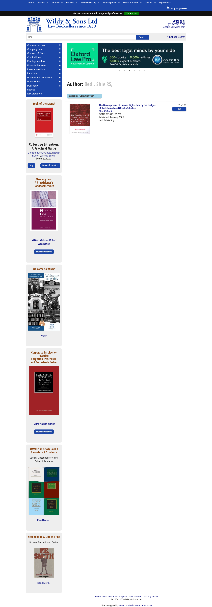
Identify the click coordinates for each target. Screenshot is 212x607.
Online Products (130, 2)
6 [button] (144, 70)
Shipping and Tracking (130, 596)
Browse (41, 2)
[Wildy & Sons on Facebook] (177, 21)
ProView (70, 2)
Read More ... (44, 520)
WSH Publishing (88, 2)
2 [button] (124, 70)
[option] (126, 55)
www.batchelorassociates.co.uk (135, 605)
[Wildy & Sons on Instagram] (181, 21)
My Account (165, 2)
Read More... (43, 583)
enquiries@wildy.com (174, 27)
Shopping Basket (178, 8)
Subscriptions (109, 2)
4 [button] (134, 70)
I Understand (131, 13)
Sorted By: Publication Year (81, 96)
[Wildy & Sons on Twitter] (174, 21)
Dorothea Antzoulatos (39, 152)
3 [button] (129, 70)
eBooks (55, 2)
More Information (50, 165)
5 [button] (139, 70)
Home (31, 2)
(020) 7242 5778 (176, 24)
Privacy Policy (151, 596)
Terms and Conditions (106, 596)
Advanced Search (176, 37)
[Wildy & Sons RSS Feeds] (184, 21)
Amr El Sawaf (48, 155)
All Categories (34, 93)
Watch (44, 336)
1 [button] (119, 70)
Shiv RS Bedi (105, 111)
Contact (149, 2)
